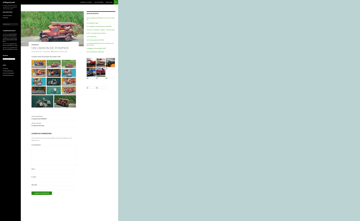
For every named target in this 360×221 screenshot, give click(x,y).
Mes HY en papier (99, 2)
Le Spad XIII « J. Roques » (86, 2)
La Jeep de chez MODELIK (39, 118)
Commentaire (36, 145)
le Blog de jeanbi (9, 2)
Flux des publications (8, 71)
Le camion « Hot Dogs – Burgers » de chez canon (101, 30)
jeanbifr (47, 51)
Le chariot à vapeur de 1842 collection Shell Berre (10, 39)
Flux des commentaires (8, 73)
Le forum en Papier (7, 15)
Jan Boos (5, 38)
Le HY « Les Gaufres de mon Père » (96, 33)
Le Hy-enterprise (91, 36)
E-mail (34, 177)
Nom (34, 169)
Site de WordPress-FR (8, 75)
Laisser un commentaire (60, 51)
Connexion (5, 68)
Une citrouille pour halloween (95, 52)
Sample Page (109, 2)
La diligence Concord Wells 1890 (96, 48)
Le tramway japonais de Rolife (95, 40)
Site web (34, 185)
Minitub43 (5, 17)
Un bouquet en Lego (92, 23)
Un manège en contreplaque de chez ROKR (99, 26)
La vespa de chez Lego (38, 124)
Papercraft (35, 44)
